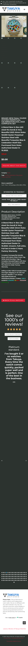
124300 (7, 175)
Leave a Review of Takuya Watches (14, 629)
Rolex (8, 173)
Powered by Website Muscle (14, 641)
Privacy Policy (7, 638)
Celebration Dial (13, 175)
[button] (24, 9)
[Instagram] (24, 622)
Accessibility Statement (18, 638)
